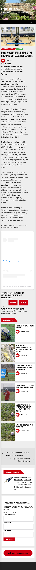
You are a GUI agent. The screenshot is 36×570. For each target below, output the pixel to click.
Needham (13, 308)
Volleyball (13, 313)
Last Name (8, 530)
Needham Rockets (6, 311)
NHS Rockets (16, 311)
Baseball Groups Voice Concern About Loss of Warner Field (24, 367)
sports (8, 313)
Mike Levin (9, 60)
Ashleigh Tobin (25, 331)
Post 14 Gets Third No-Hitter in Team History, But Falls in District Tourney (23, 408)
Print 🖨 (13, 302)
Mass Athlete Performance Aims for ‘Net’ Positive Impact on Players (24, 348)
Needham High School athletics (16, 310)
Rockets (3, 313)
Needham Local (10, 9)
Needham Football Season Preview (25, 327)
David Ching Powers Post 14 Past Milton (24, 426)
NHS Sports (23, 311)
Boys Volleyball (8, 48)
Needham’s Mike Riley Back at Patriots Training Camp (25, 386)
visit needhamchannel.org (18, 553)
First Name (8, 522)
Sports (19, 48)
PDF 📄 (23, 302)
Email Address (9, 514)
